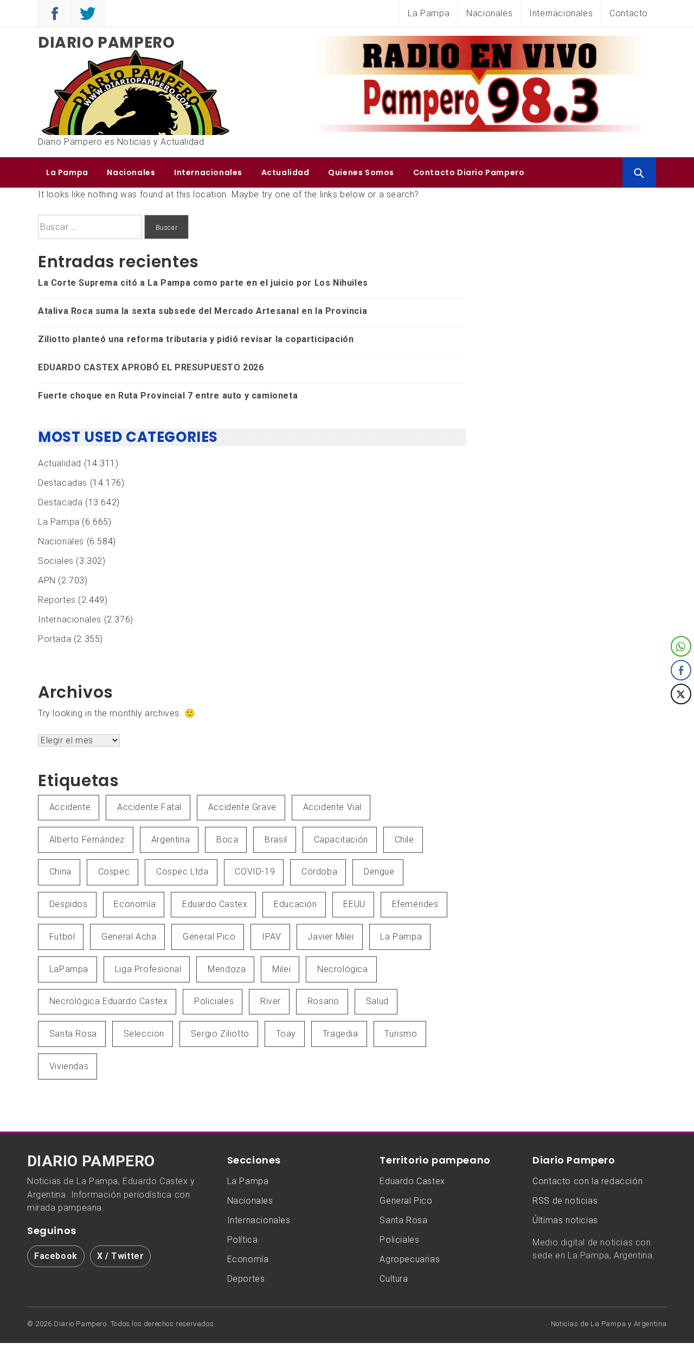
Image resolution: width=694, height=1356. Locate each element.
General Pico (209, 936)
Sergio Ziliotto (220, 1034)
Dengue (379, 871)
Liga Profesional (148, 969)
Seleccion (144, 1034)
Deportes (246, 1279)
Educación (295, 904)
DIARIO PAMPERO (91, 1161)
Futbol (62, 936)
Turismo (400, 1034)
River (270, 1001)
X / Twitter (120, 1256)
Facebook (56, 1256)
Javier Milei (330, 936)
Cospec (114, 871)
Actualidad (285, 172)
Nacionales (489, 13)
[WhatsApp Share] (681, 646)
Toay (286, 1034)
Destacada (60, 502)
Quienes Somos (361, 172)
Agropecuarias (410, 1259)
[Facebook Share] (681, 670)
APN (47, 580)
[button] (681, 715)
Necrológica (342, 969)
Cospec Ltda (182, 871)
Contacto (628, 13)
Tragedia (340, 1034)
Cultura (394, 1279)
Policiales (214, 1001)
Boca (227, 839)
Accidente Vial (332, 807)
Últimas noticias (565, 1220)
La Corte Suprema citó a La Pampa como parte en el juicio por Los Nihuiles (203, 283)
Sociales (56, 561)
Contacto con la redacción (587, 1181)
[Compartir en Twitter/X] (681, 694)
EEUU (354, 904)
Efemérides (415, 904)
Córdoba (319, 871)
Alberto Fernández (87, 839)
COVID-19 (255, 871)
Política (242, 1240)
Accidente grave (242, 807)
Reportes (57, 600)
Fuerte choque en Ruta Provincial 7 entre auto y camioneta (168, 395)
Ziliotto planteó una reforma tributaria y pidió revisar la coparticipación (196, 339)
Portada (54, 639)
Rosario (323, 1001)
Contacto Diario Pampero (469, 172)
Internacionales (561, 13)
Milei (281, 969)
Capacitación (341, 839)
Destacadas (62, 483)
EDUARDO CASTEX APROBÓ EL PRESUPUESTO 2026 (151, 367)
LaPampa (68, 969)
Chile (404, 839)
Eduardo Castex (214, 904)
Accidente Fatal (149, 807)
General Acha (128, 936)
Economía (135, 904)
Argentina (170, 839)
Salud (377, 1001)
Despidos (68, 904)
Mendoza (227, 969)
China (60, 871)
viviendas (68, 1066)
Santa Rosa (73, 1034)
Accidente (70, 807)
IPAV (271, 936)
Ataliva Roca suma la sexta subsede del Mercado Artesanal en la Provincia (202, 311)
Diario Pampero (106, 42)
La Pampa (428, 13)
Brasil (276, 839)
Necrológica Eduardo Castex (108, 1001)
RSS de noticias (564, 1201)
